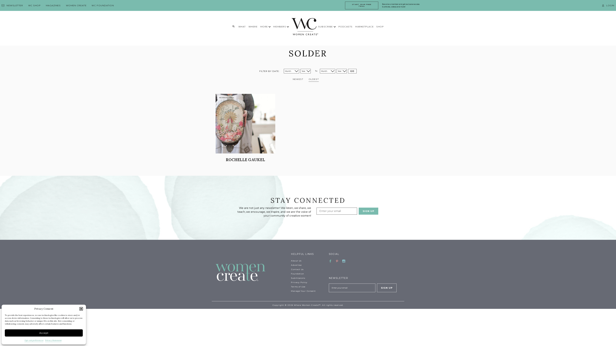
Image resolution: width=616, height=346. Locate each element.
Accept (43, 332)
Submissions (298, 278)
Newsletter (15, 5)
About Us (296, 261)
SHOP (380, 26)
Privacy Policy (299, 282)
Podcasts (345, 26)
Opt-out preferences (34, 340)
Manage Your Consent (303, 291)
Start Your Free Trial (361, 5)
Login (610, 5)
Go (352, 71)
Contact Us (297, 269)
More (264, 26)
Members (280, 26)
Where (253, 26)
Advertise (296, 265)
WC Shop (34, 5)
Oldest (314, 79)
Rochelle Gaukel (245, 159)
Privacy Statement (53, 340)
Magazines (53, 5)
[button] (81, 308)
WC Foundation (103, 5)
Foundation (297, 273)
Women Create (76, 5)
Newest (298, 79)
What (242, 26)
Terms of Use (298, 286)
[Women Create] (251, 273)
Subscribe (326, 26)
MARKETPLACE (364, 26)
